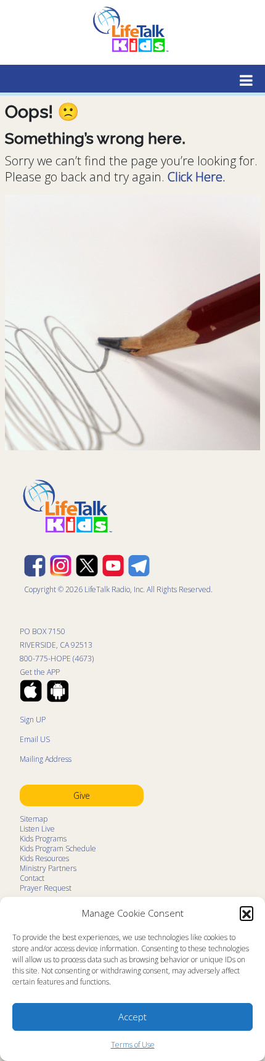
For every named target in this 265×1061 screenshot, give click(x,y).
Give (81, 795)
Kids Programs (43, 838)
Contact (32, 878)
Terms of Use (133, 1044)
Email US (35, 739)
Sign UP (33, 719)
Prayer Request (45, 888)
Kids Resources (44, 858)
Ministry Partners (48, 868)
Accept (132, 1016)
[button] (246, 913)
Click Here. (197, 176)
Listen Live (37, 829)
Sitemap (33, 819)
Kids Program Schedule (58, 848)
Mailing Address (45, 759)
